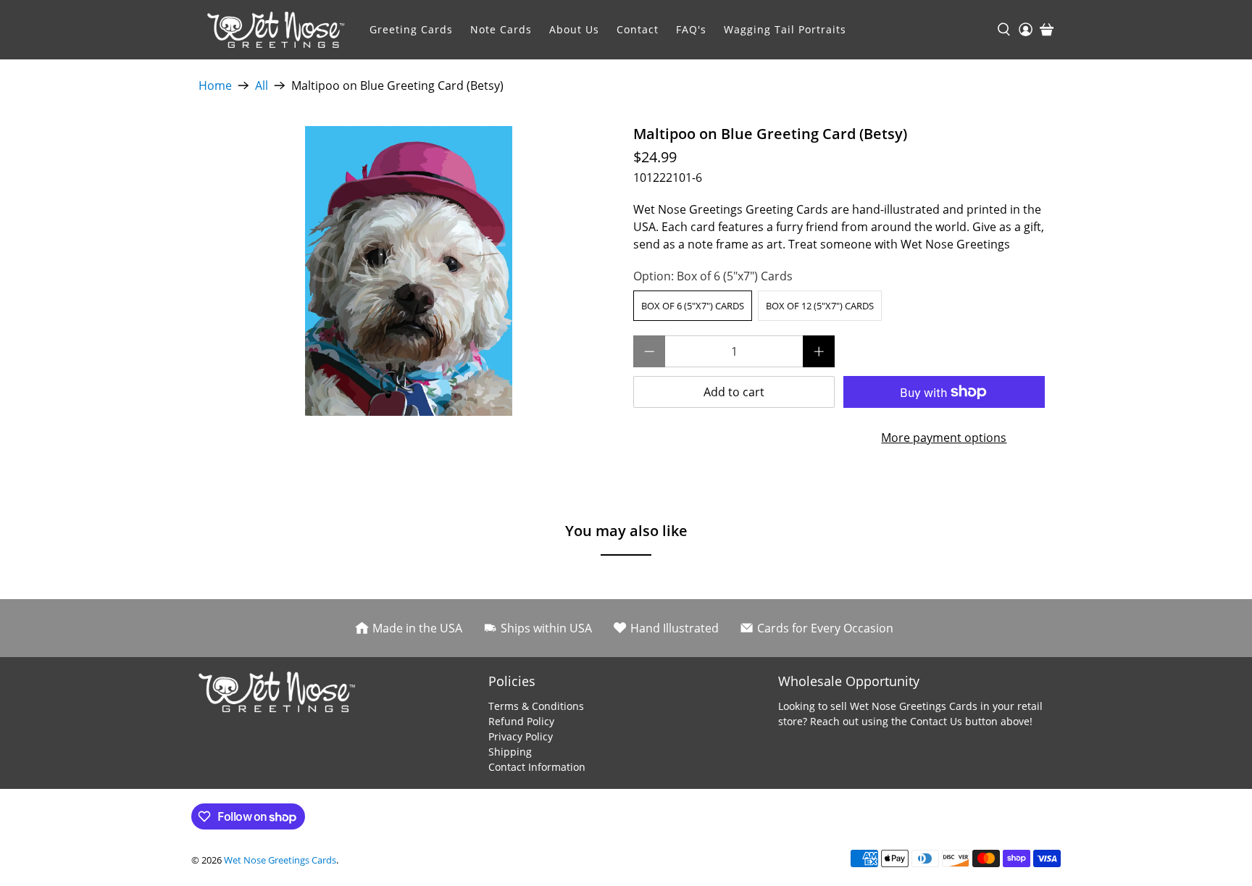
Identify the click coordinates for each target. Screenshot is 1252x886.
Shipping (510, 751)
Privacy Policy (520, 736)
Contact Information (536, 767)
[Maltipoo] (409, 271)
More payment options (943, 438)
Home (215, 85)
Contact (638, 29)
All (261, 85)
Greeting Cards (411, 29)
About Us (574, 29)
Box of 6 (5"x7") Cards (692, 305)
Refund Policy (521, 721)
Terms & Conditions (536, 706)
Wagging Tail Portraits (785, 29)
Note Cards (501, 29)
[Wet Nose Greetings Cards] (279, 30)
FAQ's (691, 29)
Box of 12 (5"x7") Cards (820, 305)
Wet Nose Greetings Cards (280, 859)
